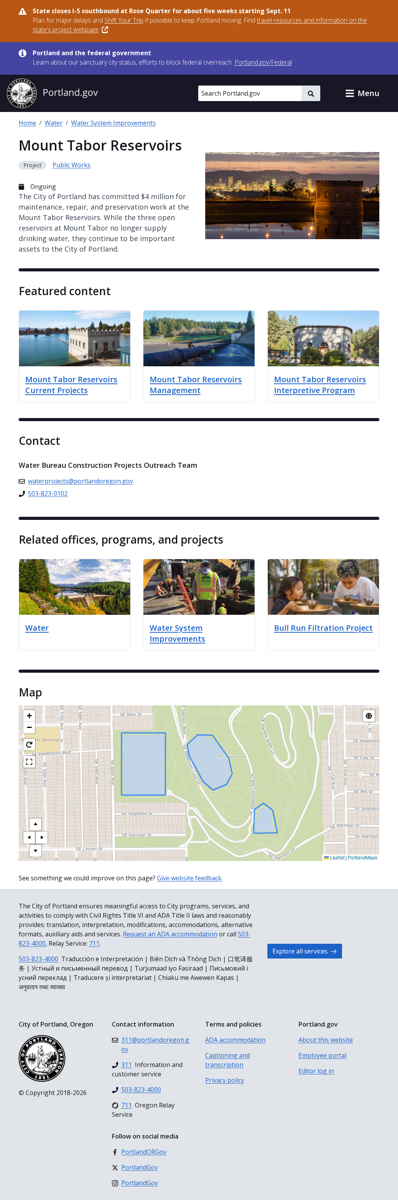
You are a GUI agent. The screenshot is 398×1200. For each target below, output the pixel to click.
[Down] (35, 851)
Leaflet (336, 857)
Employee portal (322, 1055)
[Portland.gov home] (52, 93)
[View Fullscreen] (29, 762)
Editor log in (316, 1071)
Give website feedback (189, 878)
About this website (325, 1040)
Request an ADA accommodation (170, 934)
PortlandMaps (362, 857)
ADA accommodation (235, 1040)
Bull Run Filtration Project (323, 628)
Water (54, 123)
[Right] (41, 837)
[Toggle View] (369, 716)
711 (94, 943)
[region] (199, 783)
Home (27, 123)
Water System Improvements (113, 123)
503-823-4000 (38, 959)
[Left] (29, 837)
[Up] (35, 824)
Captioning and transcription (227, 1060)
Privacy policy (224, 1080)
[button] (362, 93)
